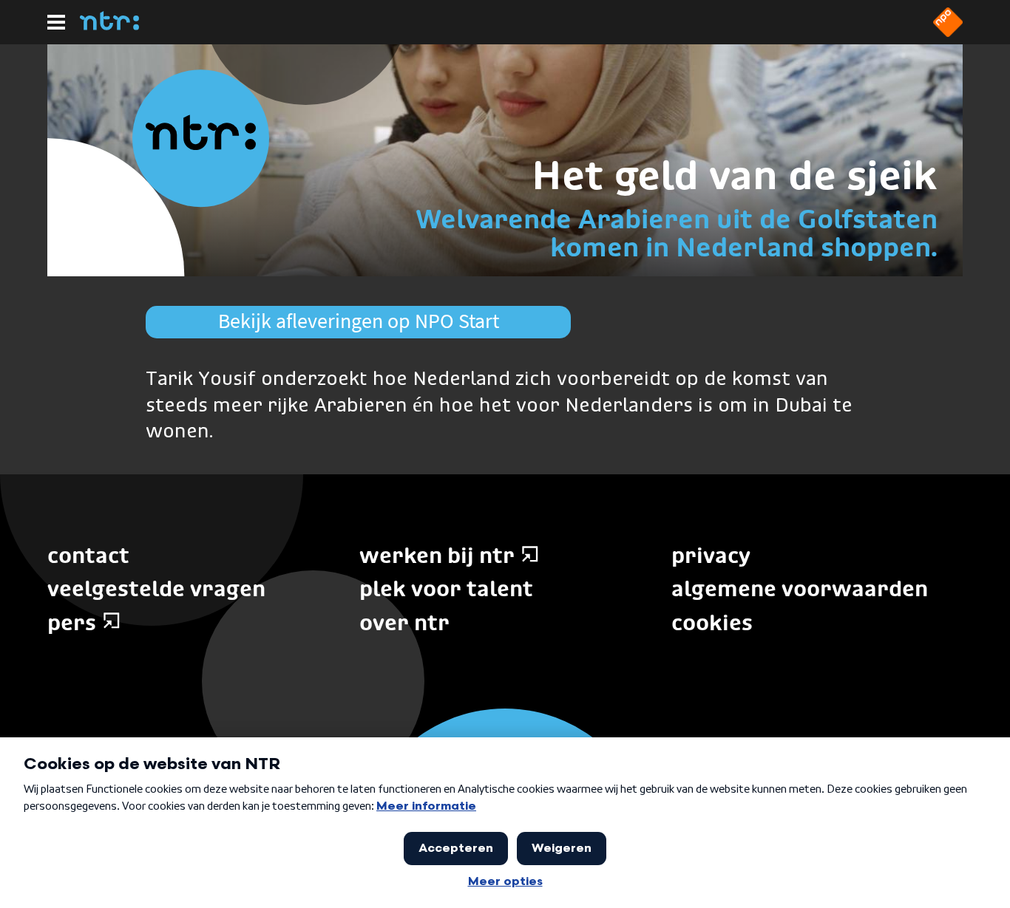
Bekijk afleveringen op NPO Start (358, 321)
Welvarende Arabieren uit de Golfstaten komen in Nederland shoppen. (677, 232)
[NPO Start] (948, 32)
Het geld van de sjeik (735, 175)
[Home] (109, 25)
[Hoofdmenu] (56, 22)
